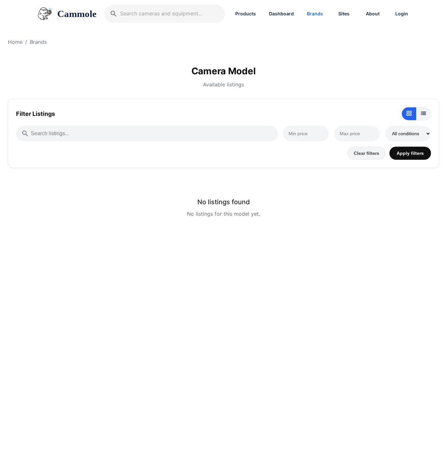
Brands (315, 13)
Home (15, 42)
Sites (343, 13)
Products (245, 13)
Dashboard (281, 13)
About (373, 13)
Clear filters (366, 153)
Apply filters (410, 153)
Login (401, 13)
